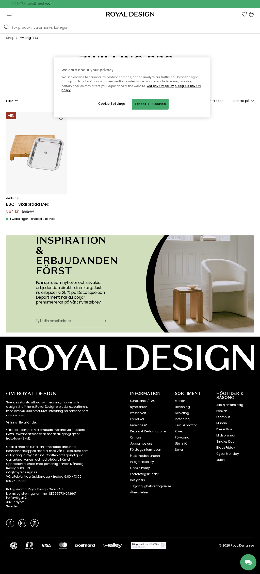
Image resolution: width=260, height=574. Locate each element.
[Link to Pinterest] (34, 523)
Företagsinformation (145, 449)
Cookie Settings (111, 104)
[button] (244, 14)
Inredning (182, 419)
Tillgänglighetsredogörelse (150, 486)
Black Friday (225, 447)
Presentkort (138, 413)
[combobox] (213, 101)
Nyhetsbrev (138, 407)
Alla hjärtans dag (229, 404)
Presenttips (224, 429)
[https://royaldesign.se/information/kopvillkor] (148, 545)
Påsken (221, 411)
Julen (220, 459)
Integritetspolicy (142, 461)
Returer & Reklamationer (148, 431)
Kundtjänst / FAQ (142, 400)
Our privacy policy (160, 86)
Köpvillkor (137, 419)
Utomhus (223, 417)
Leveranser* (139, 425)
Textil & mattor (186, 425)
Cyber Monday (227, 453)
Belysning (182, 407)
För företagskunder (144, 474)
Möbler (180, 400)
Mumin (221, 423)
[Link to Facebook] (10, 523)
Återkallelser (139, 492)
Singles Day (225, 441)
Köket (179, 431)
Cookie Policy (140, 468)
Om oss (136, 437)
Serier (179, 449)
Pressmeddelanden (145, 455)
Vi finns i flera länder (21, 422)
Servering (182, 413)
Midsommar (225, 435)
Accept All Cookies (150, 104)
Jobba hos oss (141, 443)
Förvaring (182, 437)
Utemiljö (181, 443)
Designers (137, 480)
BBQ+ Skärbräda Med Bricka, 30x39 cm (28, 204)
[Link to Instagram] (22, 523)
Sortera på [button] (241, 101)
